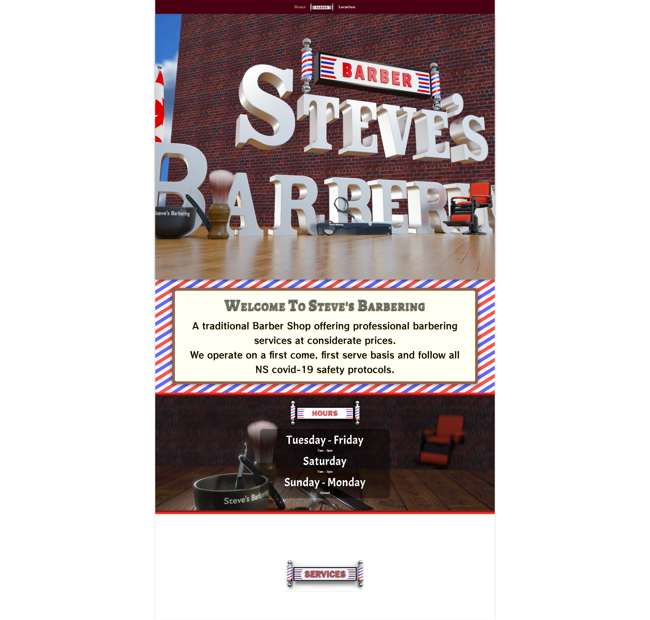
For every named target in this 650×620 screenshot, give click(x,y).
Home (300, 7)
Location (347, 7)
